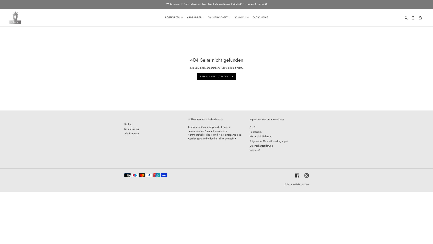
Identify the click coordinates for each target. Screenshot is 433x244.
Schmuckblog (131, 129)
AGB (252, 127)
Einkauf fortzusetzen (214, 76)
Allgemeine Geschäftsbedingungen (269, 141)
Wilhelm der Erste (301, 184)
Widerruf (255, 150)
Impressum (256, 132)
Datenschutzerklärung (261, 146)
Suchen (128, 124)
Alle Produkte (131, 133)
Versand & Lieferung (261, 136)
